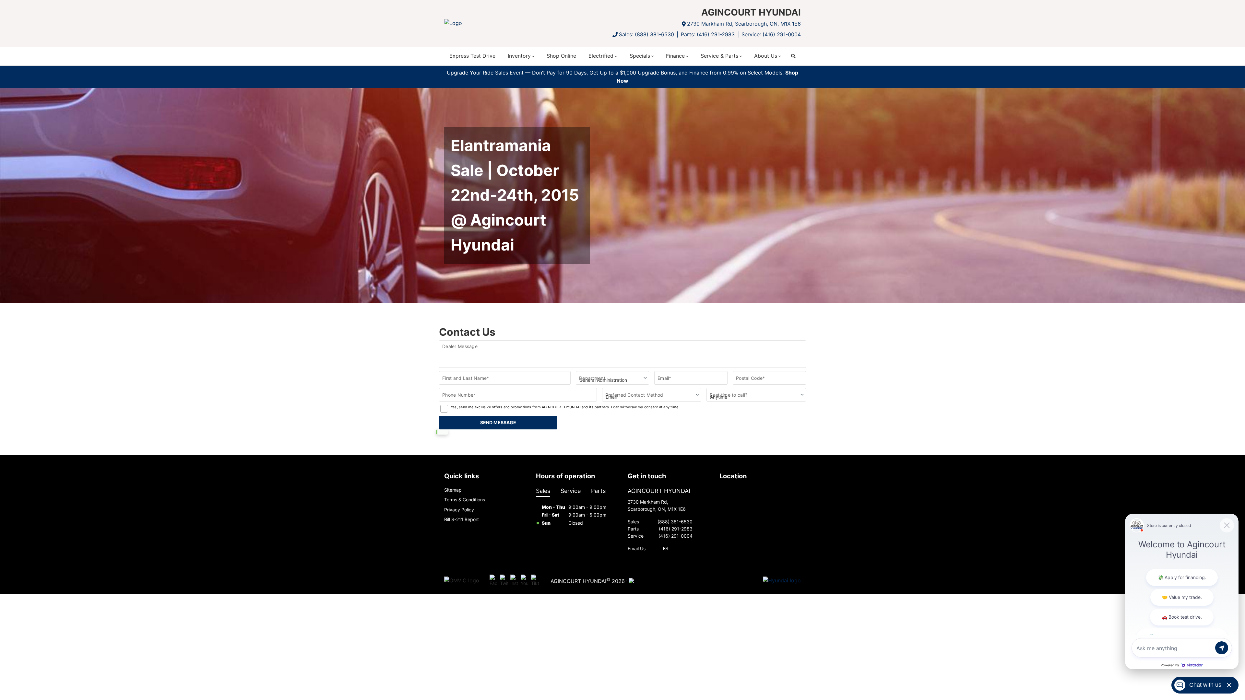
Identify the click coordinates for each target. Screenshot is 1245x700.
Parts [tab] (598, 490)
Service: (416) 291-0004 (771, 34)
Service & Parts (719, 55)
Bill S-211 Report (461, 519)
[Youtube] (524, 581)
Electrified (600, 55)
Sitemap (453, 490)
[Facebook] (493, 581)
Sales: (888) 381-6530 (646, 34)
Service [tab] (571, 490)
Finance (675, 55)
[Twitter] (504, 581)
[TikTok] (535, 581)
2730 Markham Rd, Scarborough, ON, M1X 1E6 (744, 23)
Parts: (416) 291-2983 (708, 34)
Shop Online (561, 55)
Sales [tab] (543, 490)
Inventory (519, 55)
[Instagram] (514, 581)
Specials (640, 55)
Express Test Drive (472, 55)
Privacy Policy (459, 509)
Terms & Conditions (464, 499)
